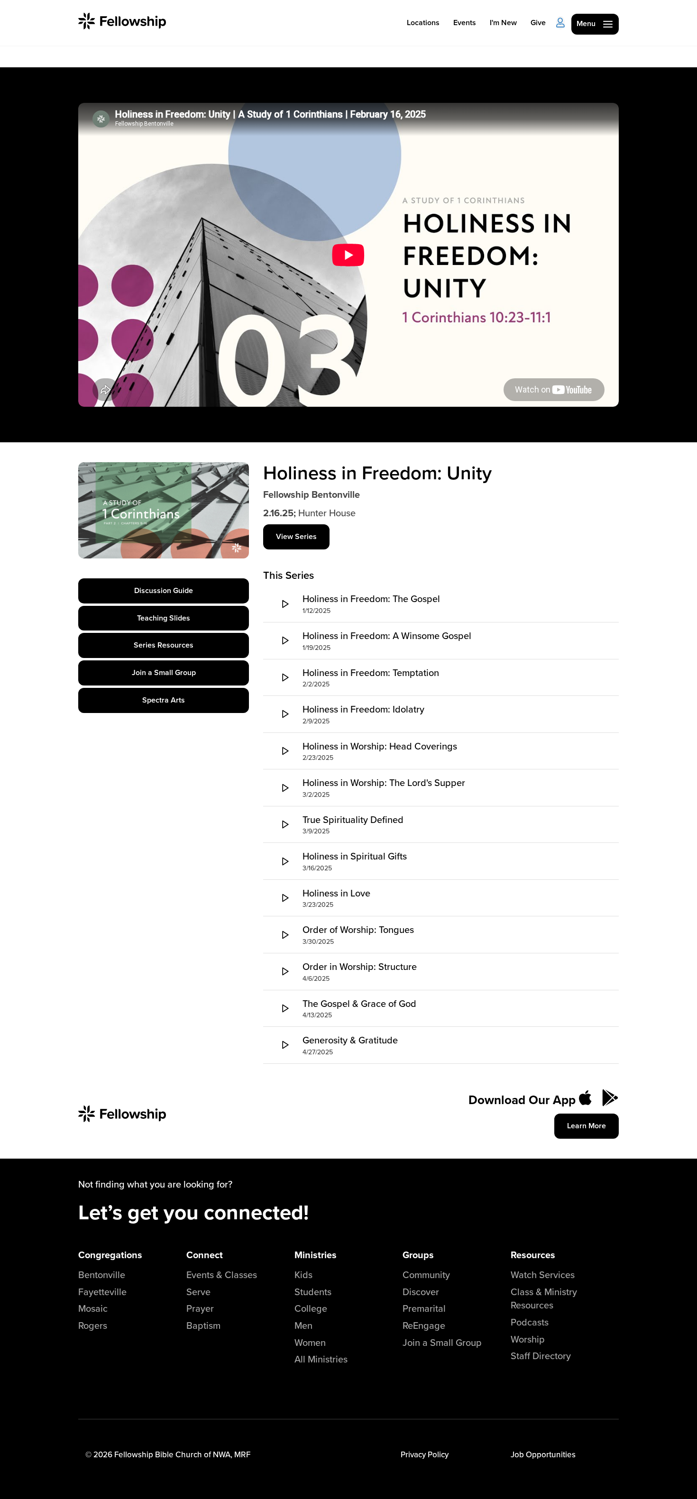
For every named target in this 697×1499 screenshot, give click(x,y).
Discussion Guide (163, 590)
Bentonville (101, 1274)
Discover (421, 1291)
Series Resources (163, 645)
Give (538, 22)
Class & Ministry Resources (544, 1298)
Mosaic (93, 1308)
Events (464, 22)
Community (426, 1274)
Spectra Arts (163, 700)
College (310, 1308)
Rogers (92, 1325)
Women (310, 1342)
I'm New (503, 22)
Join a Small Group (164, 672)
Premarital (424, 1308)
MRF (242, 1454)
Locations (423, 22)
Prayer (200, 1308)
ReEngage (424, 1325)
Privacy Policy (425, 1454)
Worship (528, 1339)
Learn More (586, 1125)
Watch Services (543, 1274)
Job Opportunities (543, 1454)
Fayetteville (102, 1291)
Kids (303, 1274)
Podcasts (530, 1322)
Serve (198, 1291)
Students (312, 1291)
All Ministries (321, 1359)
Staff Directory (541, 1355)
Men (303, 1325)
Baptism (203, 1325)
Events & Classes (221, 1274)
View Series (296, 536)
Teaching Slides (163, 617)
